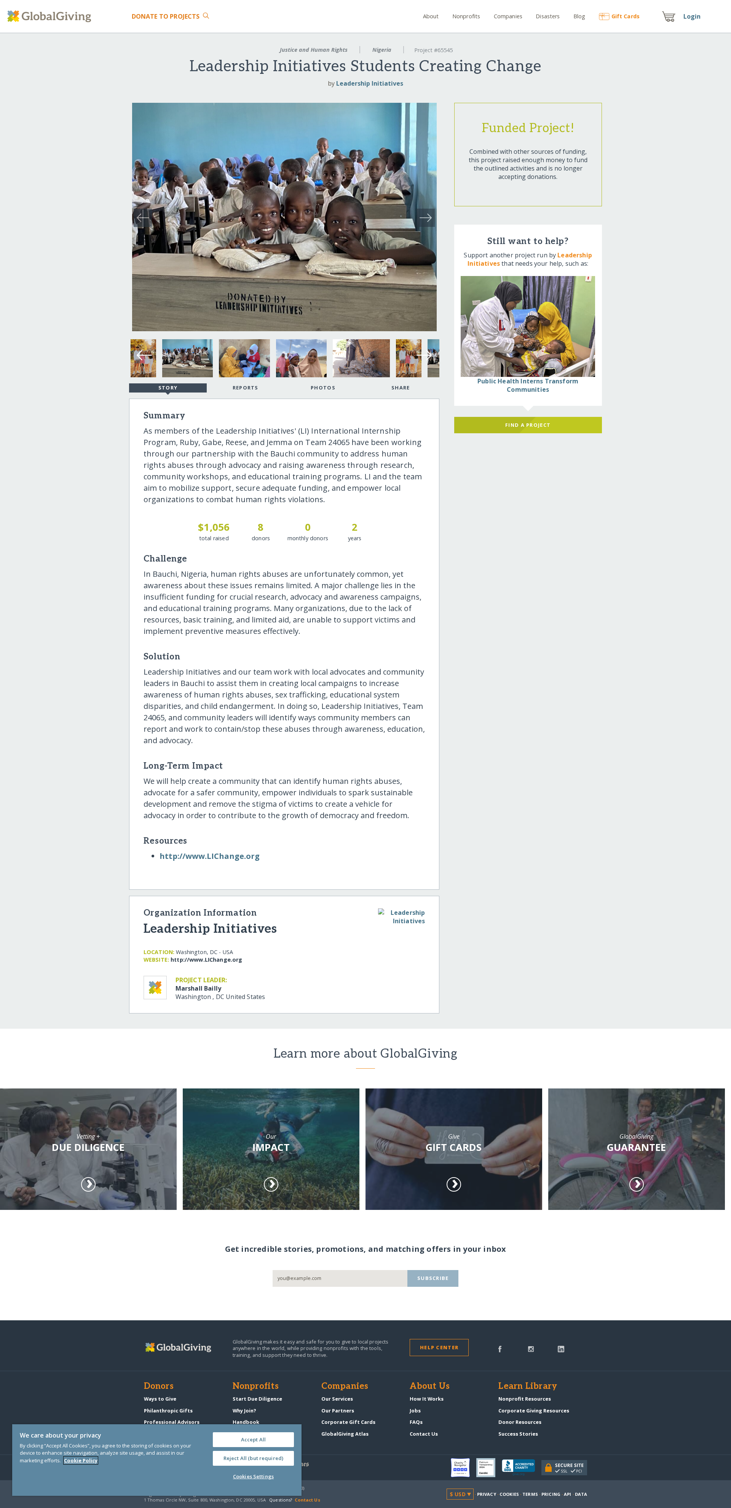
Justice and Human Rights (313, 49)
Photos (323, 387)
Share (400, 387)
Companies (508, 16)
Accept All (253, 1439)
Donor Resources (519, 1422)
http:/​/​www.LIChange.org (210, 856)
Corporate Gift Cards (348, 1422)
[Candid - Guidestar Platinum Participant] (489, 1467)
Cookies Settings (253, 1476)
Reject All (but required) (253, 1458)
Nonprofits (466, 16)
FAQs (416, 1422)
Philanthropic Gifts (168, 1410)
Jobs (415, 1410)
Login (692, 16)
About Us (430, 1387)
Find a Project (528, 424)
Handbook (246, 1422)
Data (581, 1494)
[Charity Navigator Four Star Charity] (463, 1467)
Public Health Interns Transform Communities (527, 385)
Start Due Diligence (257, 1398)
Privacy (486, 1494)
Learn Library (527, 1387)
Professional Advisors (172, 1422)
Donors (159, 1387)
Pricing (550, 1494)
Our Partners (337, 1410)
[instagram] (531, 1348)
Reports (246, 387)
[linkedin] (561, 1348)
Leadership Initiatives (369, 83)
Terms (530, 1494)
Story (167, 387)
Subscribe (433, 1278)
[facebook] (499, 1348)
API (567, 1494)
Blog (579, 16)
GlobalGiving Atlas (345, 1433)
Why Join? (244, 1410)
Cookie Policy (80, 1460)
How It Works (427, 1398)
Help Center (439, 1347)
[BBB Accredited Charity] (521, 1467)
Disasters (548, 16)
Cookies (509, 1494)
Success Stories (518, 1433)
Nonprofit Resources (524, 1398)
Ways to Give (160, 1398)
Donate (166, 16)
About (431, 16)
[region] (157, 1460)
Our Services (337, 1398)
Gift (625, 16)
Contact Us (424, 1433)
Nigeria (382, 49)
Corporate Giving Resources (533, 1410)
